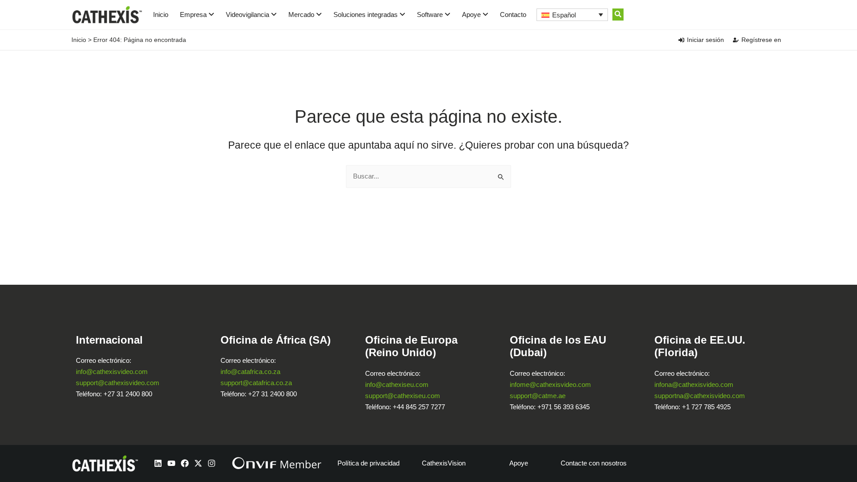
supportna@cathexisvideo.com (699, 395)
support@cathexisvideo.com (117, 382)
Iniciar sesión (705, 39)
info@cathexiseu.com (396, 384)
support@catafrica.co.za (256, 382)
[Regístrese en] (736, 40)
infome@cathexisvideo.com (550, 384)
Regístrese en (761, 39)
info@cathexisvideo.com (112, 371)
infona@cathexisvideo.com (693, 384)
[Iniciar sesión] (681, 40)
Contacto (513, 14)
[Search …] (618, 14)
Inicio (160, 14)
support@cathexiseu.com (402, 395)
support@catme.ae (538, 395)
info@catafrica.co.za (250, 371)
